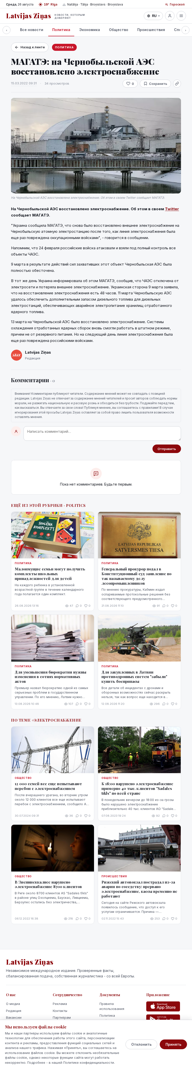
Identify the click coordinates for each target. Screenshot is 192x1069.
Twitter (172, 208)
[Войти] (169, 16)
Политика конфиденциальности (117, 1017)
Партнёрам (62, 1017)
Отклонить (141, 1044)
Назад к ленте (32, 47)
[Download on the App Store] (163, 1006)
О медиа (13, 1004)
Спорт (180, 30)
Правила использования (112, 1006)
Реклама (60, 1004)
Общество (118, 30)
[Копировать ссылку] (177, 84)
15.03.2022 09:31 (24, 83)
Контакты (60, 1011)
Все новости (31, 30)
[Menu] (181, 16)
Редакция (13, 1011)
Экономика (89, 30)
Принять (173, 1044)
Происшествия (151, 30)
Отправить (167, 449)
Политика (61, 30)
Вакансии (14, 1017)
